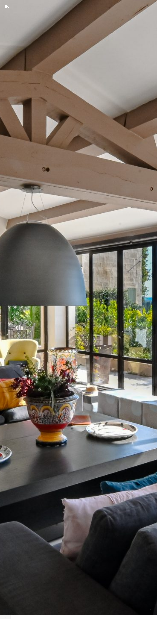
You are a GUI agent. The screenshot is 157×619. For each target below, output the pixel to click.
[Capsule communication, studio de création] (7, 7)
